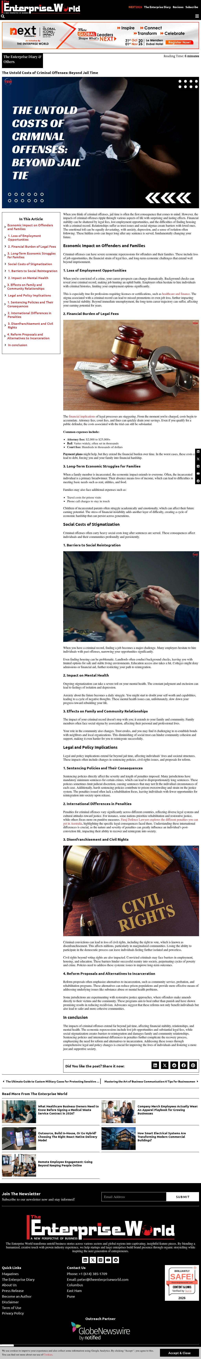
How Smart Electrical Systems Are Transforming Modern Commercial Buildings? (162, 1136)
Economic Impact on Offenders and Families (30, 227)
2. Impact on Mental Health (28, 278)
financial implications (82, 416)
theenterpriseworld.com (182, 1282)
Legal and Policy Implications (29, 295)
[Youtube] (198, 474)
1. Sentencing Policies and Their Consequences (30, 304)
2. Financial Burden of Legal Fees (32, 246)
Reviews (178, 7)
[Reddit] (198, 481)
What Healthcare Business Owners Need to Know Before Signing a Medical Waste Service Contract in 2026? (68, 1109)
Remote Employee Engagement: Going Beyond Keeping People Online (65, 1163)
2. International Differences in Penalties (29, 314)
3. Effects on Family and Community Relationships (25, 286)
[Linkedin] (198, 452)
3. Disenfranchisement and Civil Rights (30, 325)
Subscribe (191, 7)
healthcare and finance (176, 294)
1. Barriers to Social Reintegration (32, 271)
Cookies (47, 1354)
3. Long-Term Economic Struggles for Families (31, 255)
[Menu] (197, 16)
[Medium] (198, 466)
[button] (155, 1065)
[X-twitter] (198, 459)
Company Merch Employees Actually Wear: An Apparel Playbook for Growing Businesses (168, 1109)
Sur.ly (188, 1290)
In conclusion (17, 345)
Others (9, 61)
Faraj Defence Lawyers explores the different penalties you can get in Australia (130, 821)
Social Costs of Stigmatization (30, 264)
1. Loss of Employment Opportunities (24, 237)
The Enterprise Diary (157, 7)
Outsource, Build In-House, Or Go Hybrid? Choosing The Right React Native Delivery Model (67, 1136)
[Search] (3, 16)
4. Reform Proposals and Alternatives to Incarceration (28, 336)
